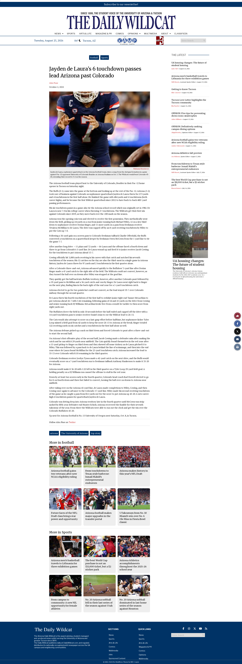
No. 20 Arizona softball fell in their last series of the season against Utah (99, 602)
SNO (131, 662)
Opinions (133, 33)
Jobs (111, 654)
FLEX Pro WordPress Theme (118, 662)
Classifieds (180, 33)
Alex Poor (53, 83)
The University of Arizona (74, 433)
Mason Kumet (176, 188)
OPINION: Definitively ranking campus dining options (186, 127)
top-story (95, 433)
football (94, 57)
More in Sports (60, 532)
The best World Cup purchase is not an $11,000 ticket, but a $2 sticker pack (189, 182)
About (164, 33)
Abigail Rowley (176, 132)
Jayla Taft (174, 69)
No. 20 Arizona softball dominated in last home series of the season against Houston (133, 604)
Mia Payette (175, 106)
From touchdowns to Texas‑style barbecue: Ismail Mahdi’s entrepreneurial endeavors (188, 166)
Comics (120, 33)
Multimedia (150, 33)
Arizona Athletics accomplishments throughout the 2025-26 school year (132, 565)
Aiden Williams (176, 119)
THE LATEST (178, 55)
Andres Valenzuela (177, 146)
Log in (137, 662)
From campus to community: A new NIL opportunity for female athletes (64, 604)
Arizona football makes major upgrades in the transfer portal (98, 516)
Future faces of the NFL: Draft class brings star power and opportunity (64, 516)
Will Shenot (175, 82)
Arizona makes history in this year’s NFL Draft (133, 472)
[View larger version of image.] (99, 129)
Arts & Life (85, 33)
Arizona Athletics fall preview (186, 153)
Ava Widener (175, 156)
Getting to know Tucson (183, 89)
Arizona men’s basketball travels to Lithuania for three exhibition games (190, 77)
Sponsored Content (117, 658)
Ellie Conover (175, 93)
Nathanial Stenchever (141, 169)
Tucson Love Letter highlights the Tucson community (188, 101)
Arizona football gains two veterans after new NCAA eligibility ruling (189, 141)
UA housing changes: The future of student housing (188, 264)
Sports (71, 33)
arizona (54, 433)
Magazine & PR (104, 33)
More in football (61, 443)
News (58, 33)
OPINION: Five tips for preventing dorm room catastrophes (188, 114)
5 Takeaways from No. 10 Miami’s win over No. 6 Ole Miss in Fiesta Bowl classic (133, 517)
